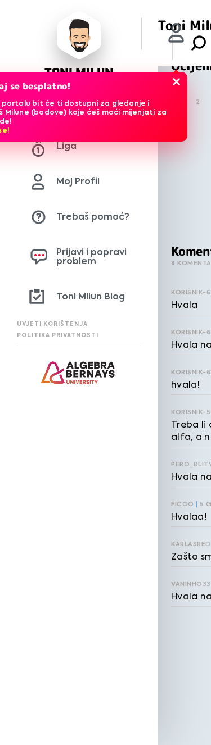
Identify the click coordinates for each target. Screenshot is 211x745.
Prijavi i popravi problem (91, 256)
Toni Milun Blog (90, 296)
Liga (66, 145)
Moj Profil (78, 181)
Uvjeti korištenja (52, 324)
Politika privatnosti (57, 335)
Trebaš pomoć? (92, 216)
